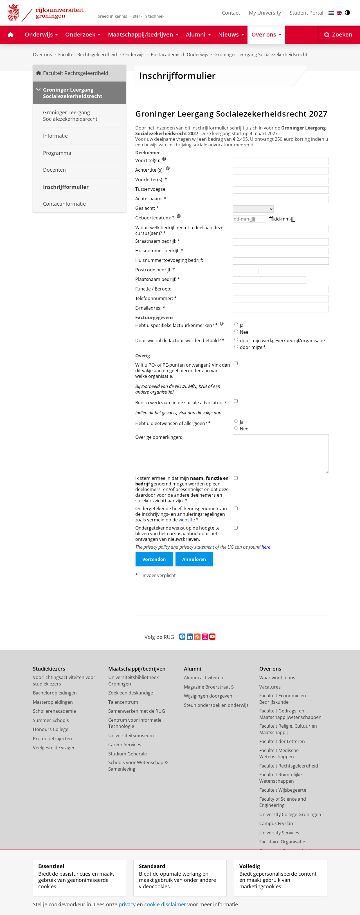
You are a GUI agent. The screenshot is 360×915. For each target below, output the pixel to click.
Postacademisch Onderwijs (179, 54)
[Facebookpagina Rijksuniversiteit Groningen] (182, 637)
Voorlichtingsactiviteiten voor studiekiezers (64, 680)
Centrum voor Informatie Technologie (134, 723)
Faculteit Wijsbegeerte (282, 790)
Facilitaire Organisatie (282, 842)
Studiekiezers (49, 669)
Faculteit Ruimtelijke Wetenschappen (280, 777)
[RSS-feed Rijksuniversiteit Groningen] (197, 637)
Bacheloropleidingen (55, 693)
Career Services (124, 744)
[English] (339, 13)
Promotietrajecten (52, 738)
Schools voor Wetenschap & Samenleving (138, 765)
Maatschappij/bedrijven (136, 669)
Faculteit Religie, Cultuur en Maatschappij (288, 729)
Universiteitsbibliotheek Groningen (133, 680)
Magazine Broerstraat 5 (209, 687)
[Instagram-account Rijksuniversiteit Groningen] (205, 637)
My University (265, 12)
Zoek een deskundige (130, 693)
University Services (279, 833)
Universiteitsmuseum (131, 735)
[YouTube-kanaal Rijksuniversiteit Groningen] (212, 637)
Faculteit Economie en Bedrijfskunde (282, 699)
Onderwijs (134, 54)
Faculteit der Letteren (282, 741)
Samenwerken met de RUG (136, 711)
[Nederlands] (331, 13)
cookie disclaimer (165, 904)
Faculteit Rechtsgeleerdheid (87, 54)
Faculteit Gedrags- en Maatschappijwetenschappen (290, 714)
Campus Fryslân (276, 823)
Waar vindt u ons (277, 678)
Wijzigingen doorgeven (208, 696)
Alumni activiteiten (203, 678)
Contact (231, 12)
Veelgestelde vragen (54, 747)
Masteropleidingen (53, 702)
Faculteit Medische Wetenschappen (279, 753)
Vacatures (270, 687)
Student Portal (306, 12)
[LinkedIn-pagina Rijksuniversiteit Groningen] (190, 637)
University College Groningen (290, 814)
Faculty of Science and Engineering (282, 802)
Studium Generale (127, 754)
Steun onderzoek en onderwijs (216, 705)
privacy (127, 904)
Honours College (50, 729)
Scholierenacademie (54, 711)
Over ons (42, 54)
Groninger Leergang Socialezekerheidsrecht (260, 54)
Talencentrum (123, 702)
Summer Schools (51, 720)
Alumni (192, 669)
